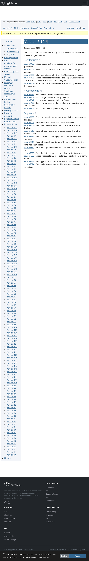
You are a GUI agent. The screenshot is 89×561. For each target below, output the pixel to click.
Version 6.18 (12, 252)
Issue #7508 (29, 125)
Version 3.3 (11, 421)
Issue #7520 (29, 153)
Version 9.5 (11, 161)
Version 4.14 (12, 371)
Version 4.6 (11, 394)
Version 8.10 (12, 188)
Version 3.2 (11, 424)
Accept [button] (77, 556)
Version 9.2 (11, 169)
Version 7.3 (11, 233)
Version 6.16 (12, 258)
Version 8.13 (12, 180)
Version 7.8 (11, 219)
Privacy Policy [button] (43, 557)
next (77, 28)
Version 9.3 (11, 166)
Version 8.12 (12, 183)
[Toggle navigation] (84, 3)
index (83, 28)
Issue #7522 (29, 156)
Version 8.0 (11, 216)
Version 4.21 (12, 352)
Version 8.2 (11, 210)
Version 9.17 (12, 127)
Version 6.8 (11, 280)
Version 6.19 (12, 249)
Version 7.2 (11, 235)
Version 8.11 (12, 186)
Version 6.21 (12, 244)
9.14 (50, 22)
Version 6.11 (12, 272)
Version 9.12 (12, 141)
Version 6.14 (12, 263)
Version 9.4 (11, 163)
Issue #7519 (29, 147)
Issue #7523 (29, 161)
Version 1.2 (11, 449)
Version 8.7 (11, 197)
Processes (8, 113)
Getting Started (11, 57)
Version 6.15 (12, 260)
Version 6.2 (11, 296)
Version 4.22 (12, 349)
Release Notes (36, 28)
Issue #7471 (29, 122)
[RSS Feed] (9, 502)
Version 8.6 (11, 199)
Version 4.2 (11, 405)
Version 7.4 (11, 230)
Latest (28, 22)
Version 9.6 (11, 158)
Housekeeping (13, 51)
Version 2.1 (11, 432)
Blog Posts (8, 515)
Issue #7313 (29, 94)
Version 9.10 (12, 147)
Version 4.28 (12, 333)
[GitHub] (5, 502)
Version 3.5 (11, 416)
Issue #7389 (29, 75)
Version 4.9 (11, 385)
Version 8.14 (12, 177)
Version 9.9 (11, 149)
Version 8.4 (11, 205)
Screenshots (50, 501)
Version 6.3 (11, 294)
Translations (50, 522)
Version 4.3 (11, 402)
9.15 (44, 22)
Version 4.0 (11, 410)
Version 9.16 (12, 130)
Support (49, 497)
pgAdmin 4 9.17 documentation (16, 28)
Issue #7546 (29, 108)
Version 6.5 (11, 288)
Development (74, 22)
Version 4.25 (12, 341)
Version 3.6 (11, 413)
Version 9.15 (12, 133)
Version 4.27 (12, 335)
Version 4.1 (11, 407)
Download (50, 487)
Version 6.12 (49, 28)
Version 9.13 (12, 138)
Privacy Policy (9, 536)
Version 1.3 (11, 446)
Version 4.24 (12, 344)
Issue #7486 (29, 77)
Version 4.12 (12, 377)
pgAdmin (11, 3)
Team (48, 518)
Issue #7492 (29, 103)
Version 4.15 (12, 369)
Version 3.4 (11, 418)
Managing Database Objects (8, 85)
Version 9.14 (12, 136)
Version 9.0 (11, 174)
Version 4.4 (11, 399)
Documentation (52, 494)
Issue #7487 (29, 83)
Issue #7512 (29, 131)
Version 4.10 (12, 382)
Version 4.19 (12, 357)
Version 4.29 (12, 330)
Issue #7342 (29, 100)
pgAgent (8, 116)
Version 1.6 (11, 438)
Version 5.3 (11, 316)
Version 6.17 (12, 255)
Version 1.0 (11, 455)
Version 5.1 (11, 321)
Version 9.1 (11, 172)
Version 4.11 (12, 380)
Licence (7, 458)
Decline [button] (64, 556)
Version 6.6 (11, 285)
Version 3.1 (11, 427)
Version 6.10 (12, 274)
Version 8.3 (11, 208)
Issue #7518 (29, 142)
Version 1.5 (11, 441)
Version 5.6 (11, 308)
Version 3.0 (11, 430)
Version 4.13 (12, 374)
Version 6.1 (11, 299)
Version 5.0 (11, 324)
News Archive (9, 518)
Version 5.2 (11, 319)
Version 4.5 (11, 396)
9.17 (33, 22)
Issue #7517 (29, 136)
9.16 (39, 22)
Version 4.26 (12, 338)
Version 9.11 (12, 144)
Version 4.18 (12, 360)
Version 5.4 (11, 313)
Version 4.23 (12, 346)
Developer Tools (11, 110)
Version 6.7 (11, 283)
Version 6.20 (12, 247)
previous (70, 28)
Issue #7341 (29, 97)
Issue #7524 (29, 164)
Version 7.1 (11, 238)
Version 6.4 (11, 291)
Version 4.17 (12, 363)
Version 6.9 (11, 277)
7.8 (60, 22)
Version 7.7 (11, 222)
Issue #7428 (29, 117)
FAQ (47, 490)
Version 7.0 (11, 241)
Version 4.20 (12, 355)
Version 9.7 (11, 155)
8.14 (55, 22)
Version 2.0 (11, 435)
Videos (6, 512)
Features (7, 522)
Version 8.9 (11, 191)
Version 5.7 (11, 305)
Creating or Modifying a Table (9, 94)
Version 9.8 (11, 152)
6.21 (65, 22)
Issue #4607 (29, 69)
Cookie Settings (10, 539)
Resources (50, 515)
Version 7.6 (11, 224)
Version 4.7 (11, 391)
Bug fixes (11, 54)
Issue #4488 (29, 64)
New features (12, 48)
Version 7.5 (11, 227)
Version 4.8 (11, 388)
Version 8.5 (11, 202)
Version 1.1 (11, 452)
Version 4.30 (12, 327)
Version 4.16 (12, 366)
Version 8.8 (11, 194)
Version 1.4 (11, 443)
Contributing (51, 512)
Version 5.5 (11, 310)
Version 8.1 (11, 213)
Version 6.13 (12, 266)
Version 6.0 (11, 302)
